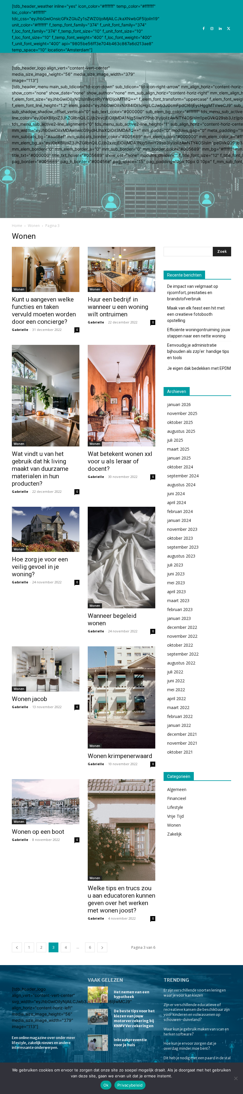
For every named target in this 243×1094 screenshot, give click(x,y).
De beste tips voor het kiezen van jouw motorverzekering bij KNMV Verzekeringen (134, 1018)
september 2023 (183, 547)
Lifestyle (175, 807)
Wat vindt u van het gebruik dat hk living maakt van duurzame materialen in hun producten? (40, 468)
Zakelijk (174, 834)
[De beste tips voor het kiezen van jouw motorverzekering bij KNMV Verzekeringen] (98, 1017)
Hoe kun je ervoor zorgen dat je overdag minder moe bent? (190, 1046)
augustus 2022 (181, 663)
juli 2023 (175, 565)
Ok (106, 1085)
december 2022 (182, 627)
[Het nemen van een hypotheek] (98, 994)
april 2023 (176, 591)
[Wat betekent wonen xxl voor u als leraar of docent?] (121, 395)
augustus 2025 (181, 431)
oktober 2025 (180, 422)
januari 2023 (179, 618)
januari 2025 (179, 458)
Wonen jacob (29, 699)
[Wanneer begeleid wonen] (121, 557)
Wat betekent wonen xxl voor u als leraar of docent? (120, 461)
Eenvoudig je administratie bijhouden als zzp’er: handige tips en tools (198, 351)
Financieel (176, 798)
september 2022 (183, 654)
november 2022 (182, 636)
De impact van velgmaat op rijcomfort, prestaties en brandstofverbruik (192, 292)
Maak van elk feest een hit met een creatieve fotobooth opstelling (196, 314)
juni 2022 (176, 680)
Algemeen (176, 789)
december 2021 (182, 734)
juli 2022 (175, 672)
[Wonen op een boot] (45, 801)
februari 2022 (180, 716)
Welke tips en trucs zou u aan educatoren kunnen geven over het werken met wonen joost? (121, 899)
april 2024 (176, 502)
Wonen (34, 225)
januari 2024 (179, 520)
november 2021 (182, 743)
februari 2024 (180, 511)
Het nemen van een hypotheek (131, 994)
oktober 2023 (180, 538)
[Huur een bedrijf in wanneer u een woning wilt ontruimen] (121, 269)
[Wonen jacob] (45, 669)
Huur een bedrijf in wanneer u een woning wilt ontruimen (118, 307)
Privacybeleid (130, 1085)
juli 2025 (175, 440)
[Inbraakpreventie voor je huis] (98, 1043)
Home (17, 225)
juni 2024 (176, 493)
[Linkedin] (220, 28)
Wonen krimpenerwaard (120, 756)
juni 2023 (176, 574)
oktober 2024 (180, 467)
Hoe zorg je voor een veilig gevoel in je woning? (40, 567)
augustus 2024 (181, 484)
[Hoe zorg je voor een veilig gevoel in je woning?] (45, 529)
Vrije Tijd (175, 816)
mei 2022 (176, 689)
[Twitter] (228, 28)
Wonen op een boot (38, 831)
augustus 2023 (181, 556)
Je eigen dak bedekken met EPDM (199, 368)
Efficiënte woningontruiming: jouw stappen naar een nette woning (198, 332)
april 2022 (176, 698)
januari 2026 (179, 404)
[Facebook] (203, 28)
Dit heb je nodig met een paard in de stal (197, 1058)
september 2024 (183, 476)
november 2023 (182, 529)
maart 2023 (178, 600)
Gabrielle (20, 329)
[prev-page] (17, 947)
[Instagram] (212, 28)
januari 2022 (179, 725)
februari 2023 (180, 609)
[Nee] (236, 1078)
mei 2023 (176, 582)
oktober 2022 (180, 645)
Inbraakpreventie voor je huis (130, 1042)
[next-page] (102, 947)
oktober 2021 (180, 752)
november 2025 (182, 413)
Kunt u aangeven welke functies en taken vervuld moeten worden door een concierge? (44, 310)
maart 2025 (178, 449)
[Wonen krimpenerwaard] (121, 697)
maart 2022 (178, 707)
